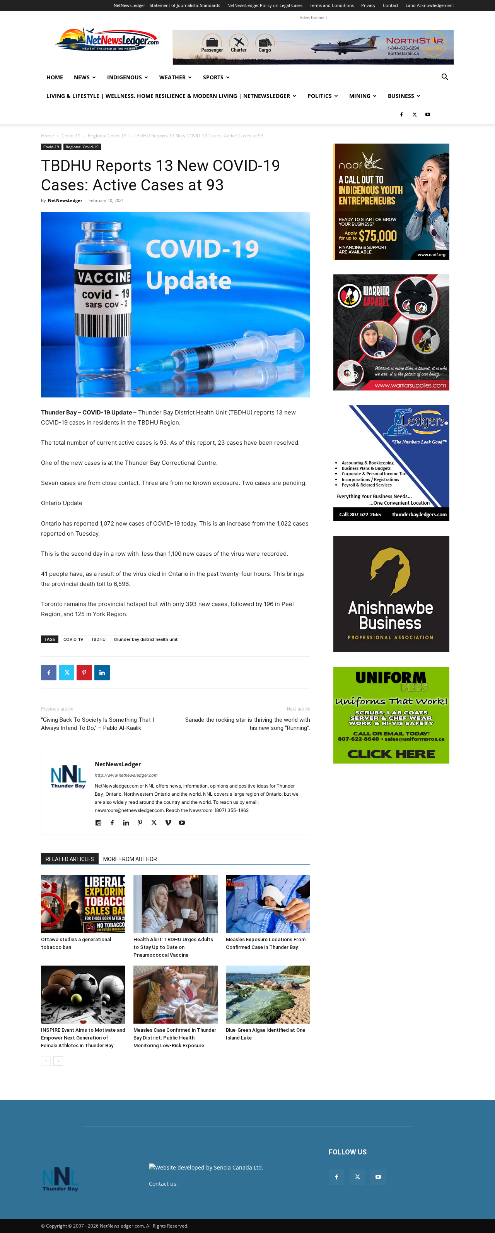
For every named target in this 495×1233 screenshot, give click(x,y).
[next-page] (58, 1061)
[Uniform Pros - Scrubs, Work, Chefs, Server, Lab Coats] (391, 715)
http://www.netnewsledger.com (126, 775)
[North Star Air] (313, 47)
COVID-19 (73, 639)
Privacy (368, 5)
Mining (359, 95)
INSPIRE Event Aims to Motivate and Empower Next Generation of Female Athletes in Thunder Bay (83, 1037)
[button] (444, 78)
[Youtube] (428, 114)
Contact (390, 5)
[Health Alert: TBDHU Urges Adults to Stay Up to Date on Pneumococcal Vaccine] (175, 904)
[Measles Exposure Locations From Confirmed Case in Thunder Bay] (268, 904)
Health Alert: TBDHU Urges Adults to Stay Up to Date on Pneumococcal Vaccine (173, 947)
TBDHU (98, 639)
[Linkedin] (102, 672)
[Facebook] (401, 114)
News (82, 77)
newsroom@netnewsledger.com (221, 1183)
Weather (172, 77)
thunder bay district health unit (146, 639)
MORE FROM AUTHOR (130, 859)
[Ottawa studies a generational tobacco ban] (83, 904)
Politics (319, 95)
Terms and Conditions (332, 5)
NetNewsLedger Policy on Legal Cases (264, 5)
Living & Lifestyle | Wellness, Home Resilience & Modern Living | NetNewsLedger (168, 95)
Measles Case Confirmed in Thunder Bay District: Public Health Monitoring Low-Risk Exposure (174, 1037)
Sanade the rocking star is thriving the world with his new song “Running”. (247, 723)
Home (54, 77)
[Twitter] (414, 114)
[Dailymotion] (101, 823)
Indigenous (124, 77)
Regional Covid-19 (107, 135)
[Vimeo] (170, 823)
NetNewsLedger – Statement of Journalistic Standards (167, 5)
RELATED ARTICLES (70, 859)
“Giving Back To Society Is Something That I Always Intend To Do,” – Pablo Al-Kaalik (97, 723)
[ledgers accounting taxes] (391, 463)
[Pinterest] (84, 672)
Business (401, 95)
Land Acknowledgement (430, 5)
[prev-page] (46, 1061)
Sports (213, 77)
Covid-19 (70, 135)
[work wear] (391, 332)
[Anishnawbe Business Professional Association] (391, 594)
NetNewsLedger (65, 200)
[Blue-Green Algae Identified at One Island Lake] (268, 995)
